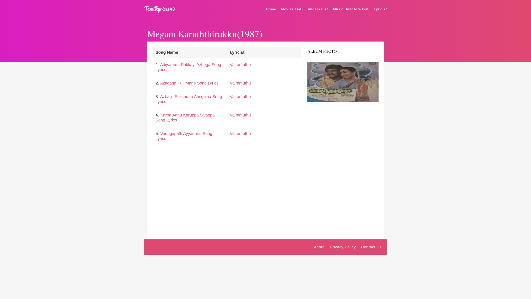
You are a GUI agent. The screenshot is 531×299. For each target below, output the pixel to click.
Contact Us (371, 247)
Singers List (317, 9)
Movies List (291, 9)
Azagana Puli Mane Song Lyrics (189, 83)
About (319, 247)
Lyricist (380, 9)
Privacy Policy (343, 247)
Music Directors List (351, 9)
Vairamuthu (240, 64)
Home (271, 9)
